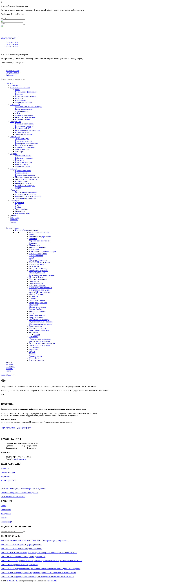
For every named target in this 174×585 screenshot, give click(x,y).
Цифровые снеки (36, 318)
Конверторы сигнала (37, 328)
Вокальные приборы (37, 286)
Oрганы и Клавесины (38, 260)
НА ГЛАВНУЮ (8, 428)
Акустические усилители (39, 341)
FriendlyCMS (52, 581)
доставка (14, 215)
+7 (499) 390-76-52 (8, 38)
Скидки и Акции (8, 472)
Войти (3, 506)
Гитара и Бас (34, 266)
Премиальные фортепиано (40, 237)
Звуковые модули (36, 283)
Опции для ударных (37, 311)
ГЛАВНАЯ (15, 85)
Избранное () (11, 75)
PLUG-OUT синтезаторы (39, 262)
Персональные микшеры (39, 320)
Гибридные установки (38, 303)
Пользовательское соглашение (13, 497)
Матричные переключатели (40, 324)
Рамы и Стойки (35, 309)
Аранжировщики (36, 256)
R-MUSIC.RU (12, 581)
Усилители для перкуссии (39, 345)
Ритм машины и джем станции (41, 275)
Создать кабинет (12, 73)
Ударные (32, 298)
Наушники (33, 350)
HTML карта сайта (8, 480)
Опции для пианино (37, 247)
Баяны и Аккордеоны (38, 254)
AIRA (31, 258)
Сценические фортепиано (39, 241)
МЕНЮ (9, 83)
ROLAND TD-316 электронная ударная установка (21, 545)
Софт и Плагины (36, 294)
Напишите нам (12, 44)
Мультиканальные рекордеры (41, 322)
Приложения (34, 245)
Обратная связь (12, 42)
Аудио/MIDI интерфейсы (39, 292)
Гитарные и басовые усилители (42, 343)
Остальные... (34, 332)
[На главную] (4, 21)
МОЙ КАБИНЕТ (24, 428)
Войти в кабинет (12, 71)
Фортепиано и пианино (39, 232)
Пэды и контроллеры (37, 307)
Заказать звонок (12, 46)
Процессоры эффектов (38, 271)
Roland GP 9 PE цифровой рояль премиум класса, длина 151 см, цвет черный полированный (38, 573)
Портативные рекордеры (39, 330)
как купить (14, 218)
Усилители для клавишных (40, 339)
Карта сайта (6, 476)
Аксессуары (34, 347)
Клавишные (34, 249)
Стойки (32, 354)
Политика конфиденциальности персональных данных (23, 489)
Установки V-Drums (37, 300)
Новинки (19, 230)
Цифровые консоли (37, 315)
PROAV (32, 313)
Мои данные (6, 514)
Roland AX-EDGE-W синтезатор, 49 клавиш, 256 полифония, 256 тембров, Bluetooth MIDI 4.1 (39, 553)
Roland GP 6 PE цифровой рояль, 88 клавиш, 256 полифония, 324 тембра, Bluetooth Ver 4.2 (37, 577)
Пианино (33, 239)
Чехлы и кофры (35, 356)
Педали (32, 352)
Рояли (31, 234)
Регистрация (6, 510)
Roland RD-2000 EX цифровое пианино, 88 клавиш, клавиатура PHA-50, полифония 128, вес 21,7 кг (41, 561)
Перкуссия (33, 305)
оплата (13, 222)
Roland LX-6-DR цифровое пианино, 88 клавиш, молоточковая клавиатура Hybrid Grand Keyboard (40, 569)
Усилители (33, 337)
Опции (37, 335)
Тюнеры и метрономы (38, 279)
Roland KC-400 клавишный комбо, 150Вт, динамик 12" (23, 557)
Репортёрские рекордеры (39, 290)
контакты (14, 220)
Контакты (5, 468)
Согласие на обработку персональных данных (19, 493)
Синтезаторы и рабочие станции (42, 251)
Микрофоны (34, 358)
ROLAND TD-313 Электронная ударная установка (21, 549)
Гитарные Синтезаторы (38, 269)
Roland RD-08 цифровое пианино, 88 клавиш (19, 565)
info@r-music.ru (20, 459)
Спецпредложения (30, 230)
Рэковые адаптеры (36, 360)
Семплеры (33, 296)
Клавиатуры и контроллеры (40, 288)
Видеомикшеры (35, 326)
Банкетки (33, 243)
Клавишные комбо (36, 264)
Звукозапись (34, 281)
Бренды (9, 362)
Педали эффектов (36, 277)
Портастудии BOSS (37, 273)
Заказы (4, 518)
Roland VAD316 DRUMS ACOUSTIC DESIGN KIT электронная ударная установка (34, 541)
